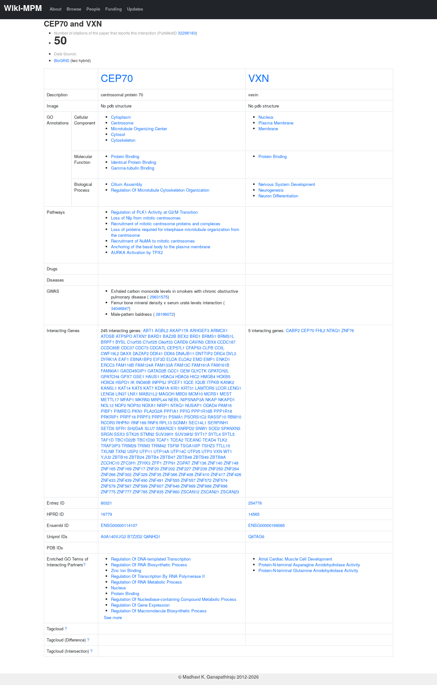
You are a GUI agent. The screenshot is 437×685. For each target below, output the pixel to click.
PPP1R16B (201, 411)
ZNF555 (172, 480)
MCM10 (195, 394)
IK (133, 382)
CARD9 (181, 342)
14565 (253, 514)
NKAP (211, 399)
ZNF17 (139, 469)
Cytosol (118, 134)
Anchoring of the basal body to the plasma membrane (160, 246)
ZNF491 (156, 480)
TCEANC (193, 440)
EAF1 (123, 359)
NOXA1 (149, 405)
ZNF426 (233, 474)
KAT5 (137, 388)
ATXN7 (140, 336)
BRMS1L (226, 336)
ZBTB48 (184, 457)
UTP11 (145, 451)
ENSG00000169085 (266, 525)
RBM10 (234, 417)
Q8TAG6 (256, 536)
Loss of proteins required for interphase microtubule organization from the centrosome (175, 232)
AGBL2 (161, 330)
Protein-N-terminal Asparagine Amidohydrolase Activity (309, 565)
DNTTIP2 (204, 353)
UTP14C (178, 451)
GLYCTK (199, 371)
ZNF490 (140, 480)
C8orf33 (165, 342)
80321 (106, 503)
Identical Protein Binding (133, 162)
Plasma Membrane (275, 123)
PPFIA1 (171, 411)
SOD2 (214, 428)
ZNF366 (170, 474)
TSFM (173, 445)
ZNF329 (140, 474)
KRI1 (175, 388)
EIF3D (159, 359)
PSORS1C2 (195, 417)
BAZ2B (169, 336)
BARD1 (155, 336)
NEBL (173, 399)
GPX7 (126, 376)
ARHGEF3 (199, 330)
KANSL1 (109, 388)
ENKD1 (223, 359)
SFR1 (120, 428)
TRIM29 (129, 445)
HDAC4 (167, 376)
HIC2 (194, 376)
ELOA (171, 359)
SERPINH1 (218, 422)
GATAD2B (156, 371)
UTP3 (207, 451)
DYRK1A (109, 359)
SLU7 (150, 428)
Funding (113, 9)
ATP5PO (124, 336)
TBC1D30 (146, 440)
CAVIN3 (196, 342)
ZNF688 (204, 486)
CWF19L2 (110, 353)
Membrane (268, 128)
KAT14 (124, 388)
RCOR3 (108, 422)
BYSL (120, 342)
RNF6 (152, 422)
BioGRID (61, 60)
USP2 (132, 451)
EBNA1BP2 (141, 359)
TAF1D (107, 440)
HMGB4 (208, 376)
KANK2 (227, 382)
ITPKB (213, 382)
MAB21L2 (148, 394)
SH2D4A (135, 428)
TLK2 (222, 440)
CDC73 (141, 348)
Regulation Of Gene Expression (140, 605)
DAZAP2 (141, 353)
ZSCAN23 (229, 492)
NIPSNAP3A (192, 399)
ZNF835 (156, 492)
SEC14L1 (197, 422)
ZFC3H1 (128, 463)
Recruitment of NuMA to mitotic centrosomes (153, 241)
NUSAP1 (193, 405)
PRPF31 (159, 417)
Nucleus (266, 117)
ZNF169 (124, 469)
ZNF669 (188, 486)
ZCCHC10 (110, 463)
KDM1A (162, 388)
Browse (74, 9)
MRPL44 (159, 399)
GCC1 (173, 371)
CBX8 (210, 342)
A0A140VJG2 (113, 536)
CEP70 (117, 77)
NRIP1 (163, 405)
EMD (197, 359)
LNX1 (133, 394)
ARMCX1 (219, 330)
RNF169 (138, 422)
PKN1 (137, 411)
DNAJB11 (185, 353)
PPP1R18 (223, 411)
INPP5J (159, 382)
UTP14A (161, 451)
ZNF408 (186, 474)
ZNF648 (172, 486)
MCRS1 (211, 394)
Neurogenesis (271, 190)
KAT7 (148, 388)
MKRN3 (142, 399)
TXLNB (107, 451)
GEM (185, 371)
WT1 (227, 451)
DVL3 (231, 353)
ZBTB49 (201, 457)
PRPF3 (143, 417)
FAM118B (125, 365)
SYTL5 (228, 434)
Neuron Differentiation (278, 196)
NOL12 (107, 405)
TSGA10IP (190, 445)
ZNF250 (215, 469)
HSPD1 (122, 382)
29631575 (159, 297)
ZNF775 (108, 492)
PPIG (185, 411)
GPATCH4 (110, 376)
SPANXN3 (230, 428)
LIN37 (120, 394)
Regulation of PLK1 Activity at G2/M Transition (154, 212)
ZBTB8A (218, 457)
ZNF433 (108, 480)
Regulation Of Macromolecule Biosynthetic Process (159, 611)
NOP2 (120, 405)
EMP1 (209, 359)
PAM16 (225, 405)
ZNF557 (188, 480)
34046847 (120, 308)
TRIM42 (158, 445)
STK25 (132, 434)
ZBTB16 (120, 457)
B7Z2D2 (134, 536)
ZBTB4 (152, 457)
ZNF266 (108, 474)
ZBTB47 (167, 457)
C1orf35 (134, 342)
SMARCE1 (166, 428)
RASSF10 (217, 417)
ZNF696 (220, 486)
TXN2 (120, 451)
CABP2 (293, 330)
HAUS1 (152, 376)
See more (113, 617)
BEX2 (183, 336)
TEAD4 (209, 440)
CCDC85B (110, 348)
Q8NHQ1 (152, 536)
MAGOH (166, 394)
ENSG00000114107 (119, 525)
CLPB (208, 348)
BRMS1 (209, 336)
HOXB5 (223, 376)
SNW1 (201, 428)
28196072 (165, 314)
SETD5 (107, 428)
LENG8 (107, 394)
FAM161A (201, 365)
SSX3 (119, 434)
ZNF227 (183, 469)
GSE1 (138, 376)
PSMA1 (176, 417)
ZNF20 (153, 469)
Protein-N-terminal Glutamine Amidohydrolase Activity (308, 570)
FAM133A (164, 365)
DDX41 (156, 353)
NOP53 (134, 405)
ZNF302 (124, 474)
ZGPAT (183, 463)
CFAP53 (193, 348)
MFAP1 (127, 399)
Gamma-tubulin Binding (132, 168)
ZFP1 (157, 463)
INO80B (143, 382)
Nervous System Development (286, 184)
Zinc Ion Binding (126, 570)
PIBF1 (107, 411)
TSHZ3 (208, 445)
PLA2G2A (153, 411)
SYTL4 (214, 434)
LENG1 (234, 388)
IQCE (189, 382)
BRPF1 (107, 342)
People (93, 9)
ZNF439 (124, 480)
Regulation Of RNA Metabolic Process (146, 582)
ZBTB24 (136, 457)
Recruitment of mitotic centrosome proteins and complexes (165, 223)
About (55, 9)
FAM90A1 (110, 371)
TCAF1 (162, 440)
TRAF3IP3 (110, 445)
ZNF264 (231, 469)
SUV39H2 (184, 434)
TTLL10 (223, 445)
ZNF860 (172, 492)
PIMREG (122, 411)
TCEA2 (176, 440)
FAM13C (182, 365)
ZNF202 (167, 469)
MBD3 (181, 394)
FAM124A (144, 365)
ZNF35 (155, 474)
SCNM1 (180, 422)
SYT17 (201, 434)
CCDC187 (226, 342)
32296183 (187, 33)
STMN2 (147, 434)
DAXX (125, 353)
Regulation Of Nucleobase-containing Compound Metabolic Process (173, 599)
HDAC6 (182, 376)
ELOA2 (185, 359)
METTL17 (110, 399)
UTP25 (193, 451)
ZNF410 (202, 474)
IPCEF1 (175, 382)
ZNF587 (124, 486)
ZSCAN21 (210, 492)
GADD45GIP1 (133, 371)
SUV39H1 (164, 434)
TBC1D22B (125, 440)
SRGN (107, 434)
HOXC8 (107, 382)
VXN (258, 77)
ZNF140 (215, 463)
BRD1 (195, 336)
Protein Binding (125, 156)
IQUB (200, 382)
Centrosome (122, 123)
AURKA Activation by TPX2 (137, 252)
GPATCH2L (218, 371)
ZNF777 (124, 492)
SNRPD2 (186, 428)
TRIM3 (144, 445)
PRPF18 (128, 417)
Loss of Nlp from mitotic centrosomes (146, 218)
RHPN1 (123, 422)
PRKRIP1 (110, 417)
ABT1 (148, 330)
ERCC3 (108, 365)
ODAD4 (210, 405)
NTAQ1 (177, 405)
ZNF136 (199, 463)
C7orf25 (150, 342)
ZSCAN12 (190, 492)
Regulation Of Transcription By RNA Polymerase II (158, 576)
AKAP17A (179, 330)
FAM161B (220, 365)
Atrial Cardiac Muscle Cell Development (295, 559)
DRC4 (219, 353)
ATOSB (108, 336)
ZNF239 (199, 469)
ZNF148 (231, 463)
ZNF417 (218, 474)
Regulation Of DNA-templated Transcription (151, 559)
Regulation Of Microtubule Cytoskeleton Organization (160, 190)
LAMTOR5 (204, 388)
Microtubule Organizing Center (139, 128)
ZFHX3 (143, 463)
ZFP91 (169, 463)
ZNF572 (204, 480)
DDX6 (169, 353)
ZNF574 (220, 480)
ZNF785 (140, 492)
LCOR (221, 388)
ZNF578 (108, 486)
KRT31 (187, 388)
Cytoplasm (121, 117)
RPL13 (165, 422)
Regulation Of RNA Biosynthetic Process (149, 565)
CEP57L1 (176, 348)
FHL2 (320, 330)
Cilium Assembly (126, 184)
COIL (219, 348)
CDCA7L (158, 348)
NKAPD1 (226, 399)
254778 (255, 503)
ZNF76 (347, 330)
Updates (135, 9)
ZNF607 (156, 486)
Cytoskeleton (123, 140)
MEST (226, 394)
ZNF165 (108, 469)
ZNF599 (140, 486)
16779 (106, 514)
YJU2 (106, 457)
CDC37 (127, 348)
